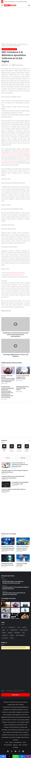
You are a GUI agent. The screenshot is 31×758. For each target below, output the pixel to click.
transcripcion (5, 638)
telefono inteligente (20, 635)
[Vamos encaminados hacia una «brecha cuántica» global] (23, 541)
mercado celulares (24, 630)
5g (2, 627)
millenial (4, 632)
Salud (20, 744)
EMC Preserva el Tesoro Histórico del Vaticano (15, 274)
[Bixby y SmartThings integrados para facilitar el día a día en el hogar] (15, 610)
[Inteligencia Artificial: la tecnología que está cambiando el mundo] (8, 541)
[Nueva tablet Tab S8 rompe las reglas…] (25, 616)
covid (18, 627)
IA (7, 630)
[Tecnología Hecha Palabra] (10, 5)
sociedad (12, 635)
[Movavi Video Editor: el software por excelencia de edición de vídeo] (6, 465)
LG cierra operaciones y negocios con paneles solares (22, 377)
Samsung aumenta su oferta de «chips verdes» (22, 388)
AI (5, 627)
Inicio (4, 44)
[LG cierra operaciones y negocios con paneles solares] (23, 370)
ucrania (11, 638)
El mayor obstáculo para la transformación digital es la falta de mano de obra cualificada (8, 378)
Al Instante (15, 747)
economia (24, 627)
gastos (3, 630)
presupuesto (17, 632)
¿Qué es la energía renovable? (21, 564)
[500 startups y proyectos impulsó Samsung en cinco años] (15, 616)
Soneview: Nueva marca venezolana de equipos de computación (13, 477)
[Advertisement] (15, 24)
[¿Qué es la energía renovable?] (23, 558)
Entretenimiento (8, 744)
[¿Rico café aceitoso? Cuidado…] (5, 604)
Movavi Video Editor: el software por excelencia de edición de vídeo (20, 464)
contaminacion (12, 627)
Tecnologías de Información (13, 45)
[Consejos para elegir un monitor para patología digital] (5, 610)
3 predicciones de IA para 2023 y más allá (7, 564)
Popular (7, 458)
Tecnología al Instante (11, 44)
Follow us (4, 642)
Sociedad (25, 744)
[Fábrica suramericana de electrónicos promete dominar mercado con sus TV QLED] (5, 616)
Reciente (23, 458)
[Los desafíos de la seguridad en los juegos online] (6, 484)
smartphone (4, 635)
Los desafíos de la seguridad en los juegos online (20, 483)
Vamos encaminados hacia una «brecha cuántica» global (22, 548)
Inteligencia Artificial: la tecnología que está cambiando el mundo (8, 548)
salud (23, 632)
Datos (24, 742)
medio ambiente (13, 630)
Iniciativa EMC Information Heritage (18, 272)
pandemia (10, 632)
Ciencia (11, 742)
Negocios (15, 744)
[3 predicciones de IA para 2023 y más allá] (8, 558)
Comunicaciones (18, 742)
